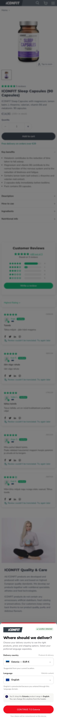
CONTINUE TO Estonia (28, 709)
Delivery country (11, 655)
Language (7, 673)
